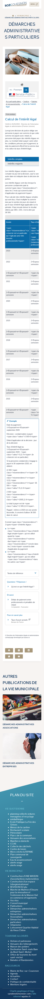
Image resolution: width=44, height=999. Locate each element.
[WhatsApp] (9, 656)
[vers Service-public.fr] (22, 95)
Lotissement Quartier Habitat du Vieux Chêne (24, 929)
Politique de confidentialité (23, 981)
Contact (14, 979)
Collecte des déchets (20, 846)
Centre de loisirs (18, 849)
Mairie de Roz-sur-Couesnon (24, 971)
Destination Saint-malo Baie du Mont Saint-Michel (24, 950)
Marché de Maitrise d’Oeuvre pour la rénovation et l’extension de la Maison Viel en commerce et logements (24, 893)
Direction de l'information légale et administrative (23, 635)
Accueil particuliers (13, 101)
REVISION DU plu (18, 887)
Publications (16, 906)
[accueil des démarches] (22, 84)
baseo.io (27, 637)
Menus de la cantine (20, 827)
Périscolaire (16, 832)
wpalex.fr (26, 996)
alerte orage (16, 862)
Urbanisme (15, 925)
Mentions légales (18, 984)
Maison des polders (19, 946)
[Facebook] (9, 650)
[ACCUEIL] (13, 16)
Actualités (15, 976)
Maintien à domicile (19, 841)
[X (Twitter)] (19, 650)
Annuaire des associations (23, 838)
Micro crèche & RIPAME (21, 851)
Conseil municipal (19, 903)
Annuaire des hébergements (24, 944)
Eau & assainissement (21, 860)
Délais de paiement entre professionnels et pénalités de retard (23, 602)
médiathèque (16, 819)
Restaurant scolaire (19, 830)
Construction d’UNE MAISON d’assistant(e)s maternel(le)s (24, 877)
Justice (26, 101)
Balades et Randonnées (21, 960)
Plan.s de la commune (21, 835)
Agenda (14, 973)
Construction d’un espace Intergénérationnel (22, 883)
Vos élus (14, 900)
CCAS (13, 843)
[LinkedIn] (29, 650)
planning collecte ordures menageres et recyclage (22, 815)
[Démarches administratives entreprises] (22, 746)
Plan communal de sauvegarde (19, 856)
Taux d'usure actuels (19, 620)
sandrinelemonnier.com (19, 993)
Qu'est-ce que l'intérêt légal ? (22, 587)
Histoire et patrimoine (20, 941)
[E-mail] (19, 656)
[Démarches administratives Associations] (22, 707)
